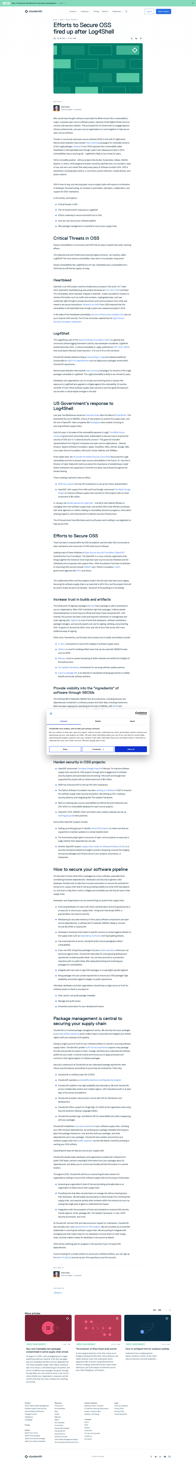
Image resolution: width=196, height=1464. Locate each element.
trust (93, 606)
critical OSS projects (100, 828)
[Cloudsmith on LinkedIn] (160, 1456)
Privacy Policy (119, 1409)
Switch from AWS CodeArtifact (35, 1441)
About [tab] (132, 721)
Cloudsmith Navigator (62, 1428)
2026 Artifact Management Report (66, 1439)
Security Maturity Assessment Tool (66, 1442)
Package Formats (31, 1414)
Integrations (29, 1417)
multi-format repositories (96, 1047)
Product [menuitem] (72, 11)
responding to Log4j (96, 357)
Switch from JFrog (31, 1433)
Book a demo (163, 11)
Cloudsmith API (60, 1431)
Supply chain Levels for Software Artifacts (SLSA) (103, 846)
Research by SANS (91, 304)
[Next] (169, 1310)
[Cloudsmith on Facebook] (151, 1456)
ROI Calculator (60, 1423)
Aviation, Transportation (92, 1411)
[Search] (126, 11)
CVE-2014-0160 (112, 290)
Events (57, 1414)
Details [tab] (98, 721)
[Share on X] (132, 38)
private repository (107, 950)
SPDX (115, 706)
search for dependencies (78, 361)
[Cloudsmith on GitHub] (169, 1456)
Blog (55, 19)
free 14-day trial (65, 1257)
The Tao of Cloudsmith (92, 1433)
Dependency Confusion (90, 936)
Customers (88, 1431)
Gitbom (61, 649)
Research (78, 146)
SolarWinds (121, 415)
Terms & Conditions (121, 1406)
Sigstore (74, 620)
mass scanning (92, 143)
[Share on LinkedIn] (136, 38)
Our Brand (88, 1439)
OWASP (87, 567)
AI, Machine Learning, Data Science (96, 1409)
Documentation (60, 1409)
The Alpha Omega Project (88, 768)
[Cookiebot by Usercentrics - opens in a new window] (137, 713)
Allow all (130, 749)
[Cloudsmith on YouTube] (165, 1456)
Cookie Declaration (120, 1414)
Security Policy (119, 1411)
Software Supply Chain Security (35, 1409)
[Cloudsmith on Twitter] (156, 1456)
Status (57, 1420)
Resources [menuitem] (116, 11)
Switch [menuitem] (104, 11)
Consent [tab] (63, 721)
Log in (149, 11)
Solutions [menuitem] (84, 11)
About (86, 1422)
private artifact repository (68, 1034)
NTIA (78, 571)
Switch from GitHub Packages (35, 1439)
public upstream (85, 1141)
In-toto (61, 644)
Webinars (58, 1417)
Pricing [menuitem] (96, 11)
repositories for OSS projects (87, 1227)
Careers (87, 1428)
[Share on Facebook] (141, 38)
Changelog (28, 1420)
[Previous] (166, 1310)
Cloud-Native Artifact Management (37, 1406)
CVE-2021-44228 (121, 347)
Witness (61, 658)
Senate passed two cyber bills (79, 503)
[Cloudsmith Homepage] (33, 11)
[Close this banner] (193, 3)
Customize (96, 749)
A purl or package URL (67, 673)
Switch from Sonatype (32, 1436)
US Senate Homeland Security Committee (91, 457)
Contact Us (88, 1436)
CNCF (117, 567)
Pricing (27, 1425)
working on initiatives (105, 790)
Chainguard (95, 422)
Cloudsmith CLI (60, 1434)
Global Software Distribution (34, 1411)
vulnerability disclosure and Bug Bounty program (100, 1080)
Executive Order (92, 415)
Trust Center (59, 1425)
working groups (65, 816)
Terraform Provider (61, 1437)
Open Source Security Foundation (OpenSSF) (105, 552)
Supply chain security (69, 19)
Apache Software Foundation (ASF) (93, 340)
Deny (65, 749)
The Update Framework (68, 667)
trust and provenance (84, 1126)
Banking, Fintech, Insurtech (93, 1406)
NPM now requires (66, 484)
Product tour (59, 1406)
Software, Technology (91, 1414)
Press (86, 1425)
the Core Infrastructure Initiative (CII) (107, 314)
